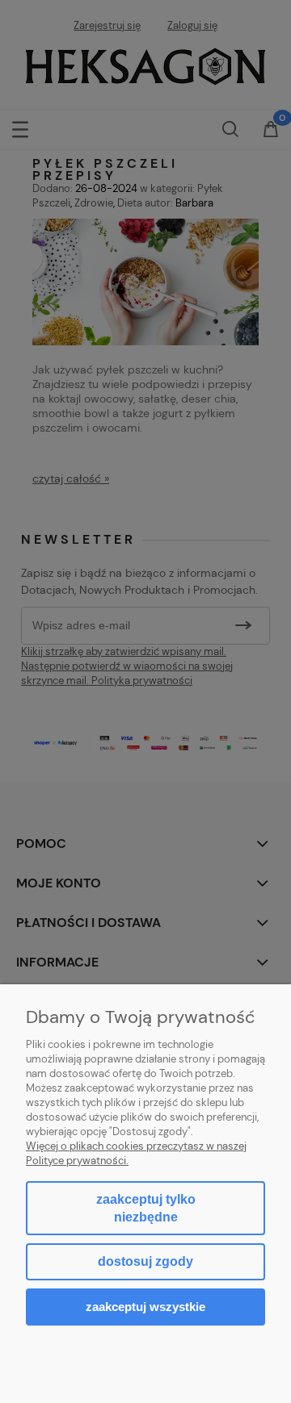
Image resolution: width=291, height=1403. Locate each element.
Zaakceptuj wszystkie (145, 1306)
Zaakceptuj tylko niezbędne (146, 1208)
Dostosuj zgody (145, 1261)
